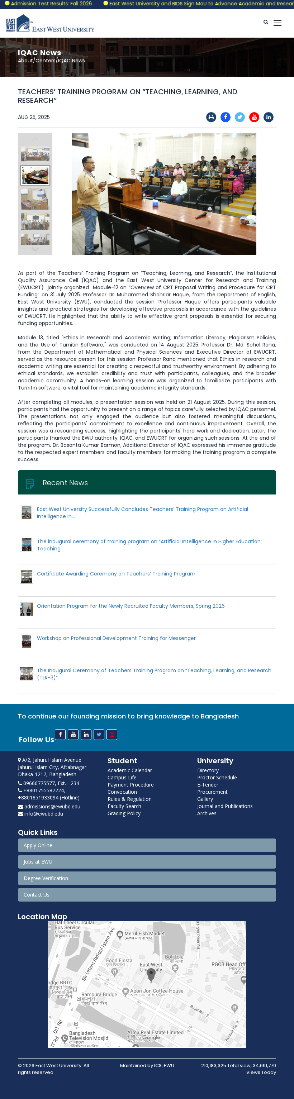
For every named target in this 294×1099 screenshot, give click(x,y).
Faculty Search (124, 806)
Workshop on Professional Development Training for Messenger (116, 638)
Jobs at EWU (38, 861)
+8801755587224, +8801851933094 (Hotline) (49, 794)
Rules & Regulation (130, 798)
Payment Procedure (131, 784)
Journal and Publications (225, 806)
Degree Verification (46, 878)
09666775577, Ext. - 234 (50, 783)
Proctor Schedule (217, 777)
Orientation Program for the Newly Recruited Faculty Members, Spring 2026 (131, 606)
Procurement (212, 791)
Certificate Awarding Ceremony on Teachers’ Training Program (116, 573)
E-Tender (207, 784)
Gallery (205, 798)
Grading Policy (124, 813)
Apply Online (38, 845)
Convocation (122, 791)
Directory (208, 770)
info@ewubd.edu (43, 813)
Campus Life (122, 777)
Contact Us (36, 894)
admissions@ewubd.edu (51, 806)
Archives (207, 813)
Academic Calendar (130, 770)
